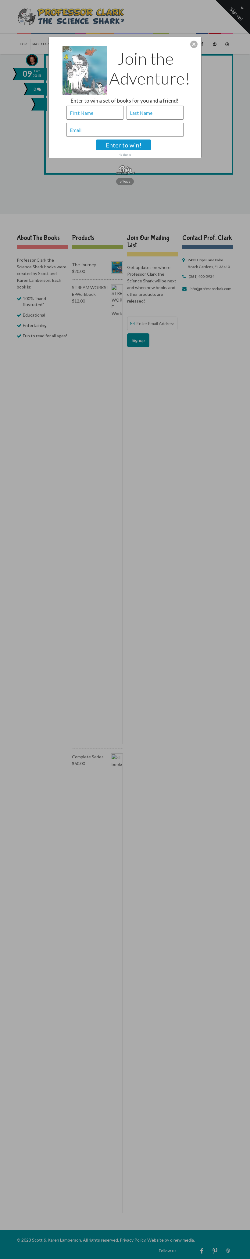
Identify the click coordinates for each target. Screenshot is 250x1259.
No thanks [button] (125, 154)
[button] (194, 44)
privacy (125, 181)
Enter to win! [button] (123, 145)
